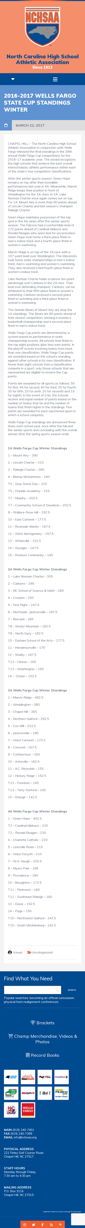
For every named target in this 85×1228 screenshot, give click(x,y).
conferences (50, 1002)
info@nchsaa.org (25, 1137)
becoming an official (44, 998)
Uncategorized (42, 952)
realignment (32, 1002)
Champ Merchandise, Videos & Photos (45, 1038)
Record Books (44, 1055)
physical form (13, 1002)
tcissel (17, 952)
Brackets (45, 1022)
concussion (66, 998)
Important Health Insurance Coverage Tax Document (62, 1212)
